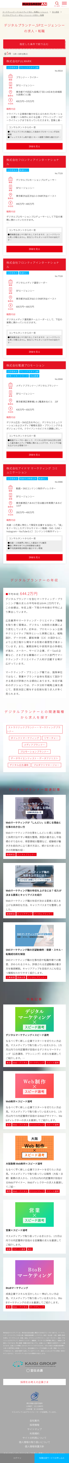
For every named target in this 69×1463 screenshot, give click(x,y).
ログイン (17, 1457)
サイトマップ (34, 1429)
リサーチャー (51, 738)
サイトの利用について (34, 1437)
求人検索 (57, 6)
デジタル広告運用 (19, 765)
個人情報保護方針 (34, 1446)
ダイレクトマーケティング (25, 738)
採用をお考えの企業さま (34, 1382)
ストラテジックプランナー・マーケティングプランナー (33, 729)
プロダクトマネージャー (46, 765)
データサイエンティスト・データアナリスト (34, 758)
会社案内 (34, 1420)
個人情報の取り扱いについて (34, 1442)
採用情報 (34, 1424)
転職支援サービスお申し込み (51, 1457)
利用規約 (34, 1433)
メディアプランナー (34, 744)
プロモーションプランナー (34, 751)
